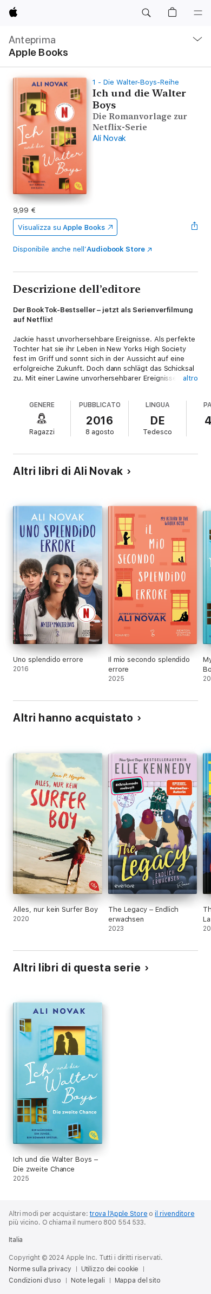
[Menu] (198, 13)
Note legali (88, 1280)
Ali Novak (109, 138)
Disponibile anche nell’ (79, 249)
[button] (146, 13)
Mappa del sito (138, 1280)
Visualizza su (61, 227)
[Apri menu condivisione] (194, 227)
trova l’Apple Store (119, 1214)
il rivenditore (174, 1214)
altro (190, 378)
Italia (16, 1240)
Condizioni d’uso (35, 1280)
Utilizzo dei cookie (110, 1269)
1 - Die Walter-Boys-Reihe (136, 82)
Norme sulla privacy (40, 1269)
